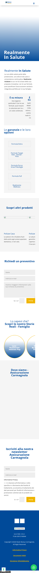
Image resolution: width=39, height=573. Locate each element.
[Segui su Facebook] (17, 521)
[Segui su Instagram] (22, 521)
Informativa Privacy (19, 550)
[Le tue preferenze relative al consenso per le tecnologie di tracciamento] (4, 569)
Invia (30, 300)
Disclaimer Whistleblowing (19, 561)
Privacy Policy (20, 528)
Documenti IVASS (19, 556)
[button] (34, 567)
